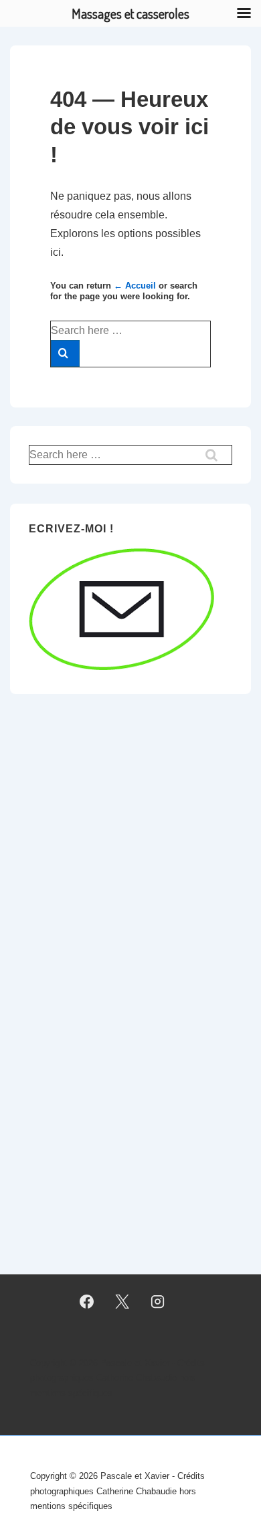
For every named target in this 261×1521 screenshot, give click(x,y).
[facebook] (87, 1302)
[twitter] (122, 1302)
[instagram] (157, 1302)
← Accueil (135, 286)
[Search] (65, 353)
